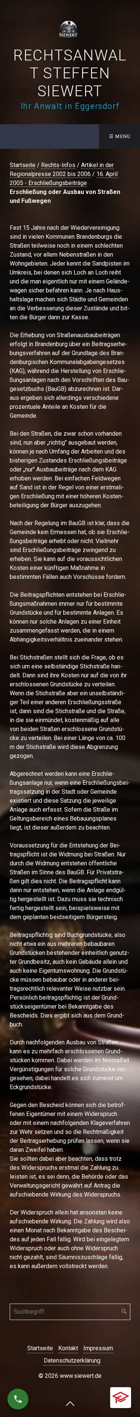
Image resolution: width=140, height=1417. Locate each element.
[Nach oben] (70, 1403)
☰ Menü (120, 136)
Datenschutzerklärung (72, 1360)
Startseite (22, 165)
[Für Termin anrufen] (17, 1399)
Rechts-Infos (58, 165)
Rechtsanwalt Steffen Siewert (70, 73)
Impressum (98, 1348)
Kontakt (68, 1348)
